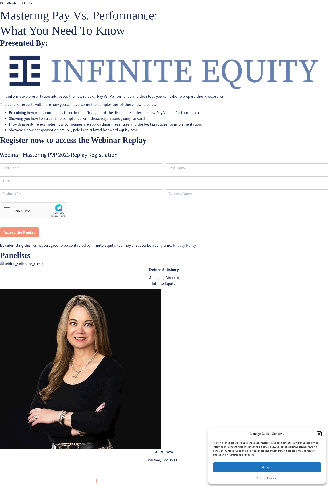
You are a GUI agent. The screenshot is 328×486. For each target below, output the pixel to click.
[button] (319, 434)
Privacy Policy (184, 245)
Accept (267, 467)
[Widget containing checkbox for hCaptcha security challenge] (33, 210)
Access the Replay (19, 232)
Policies (260, 478)
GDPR (104, 480)
